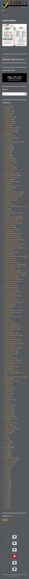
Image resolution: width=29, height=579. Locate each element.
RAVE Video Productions (12, 335)
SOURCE (6, 433)
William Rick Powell (11, 173)
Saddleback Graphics (11, 339)
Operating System (10, 129)
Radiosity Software (10, 333)
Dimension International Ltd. (14, 244)
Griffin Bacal (9, 269)
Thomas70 (10, 225)
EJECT (14, 560)
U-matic (7, 443)
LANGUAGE (7, 148)
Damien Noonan (10, 163)
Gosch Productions (10, 262)
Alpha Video (8, 179)
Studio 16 (8, 424)
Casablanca (8, 113)
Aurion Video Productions (12, 194)
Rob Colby (8, 171)
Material (7, 144)
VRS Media (8, 368)
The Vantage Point (10, 352)
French (7, 152)
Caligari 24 (8, 393)
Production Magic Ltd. (11, 329)
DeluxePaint (8, 399)
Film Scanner (9, 464)
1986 (6, 472)
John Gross (8, 165)
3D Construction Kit (11, 381)
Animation (8, 111)
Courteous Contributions (12, 223)
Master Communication (12, 296)
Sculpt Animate (9, 422)
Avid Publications (10, 198)
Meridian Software (10, 300)
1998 (6, 497)
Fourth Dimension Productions (14, 256)
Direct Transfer (9, 462)
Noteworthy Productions (12, 316)
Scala (6, 420)
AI (5, 435)
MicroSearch (9, 306)
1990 (6, 480)
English (7, 150)
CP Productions (9, 227)
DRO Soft (8, 250)
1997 (6, 495)
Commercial (8, 136)
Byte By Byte (9, 204)
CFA (6, 214)
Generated (8, 466)
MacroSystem (9, 293)
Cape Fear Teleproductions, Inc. (14, 206)
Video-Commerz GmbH (12, 362)
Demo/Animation (10, 138)
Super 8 (7, 441)
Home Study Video (10, 277)
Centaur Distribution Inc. (12, 212)
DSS (6, 401)
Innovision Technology (12, 281)
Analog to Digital (10, 460)
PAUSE (14, 566)
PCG (6, 318)
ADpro (7, 385)
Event (7, 140)
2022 (6, 505)
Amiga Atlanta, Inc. (11, 185)
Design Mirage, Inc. (11, 235)
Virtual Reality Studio (11, 428)
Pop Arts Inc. (9, 323)
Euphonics (8, 254)
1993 (6, 487)
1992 (6, 485)
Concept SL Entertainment (13, 219)
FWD (14, 547)
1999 (6, 499)
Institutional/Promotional (13, 142)
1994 (6, 489)
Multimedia (8, 121)
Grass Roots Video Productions (14, 264)
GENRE (6, 133)
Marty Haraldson (10, 169)
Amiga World (9, 187)
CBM (6, 208)
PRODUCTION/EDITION (11, 175)
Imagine (7, 408)
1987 (6, 474)
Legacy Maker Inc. (10, 289)
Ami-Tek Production (11, 181)
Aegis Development (11, 177)
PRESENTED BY (8, 158)
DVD (6, 437)
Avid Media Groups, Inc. (12, 196)
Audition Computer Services (13, 192)
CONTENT (7, 106)
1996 (6, 493)
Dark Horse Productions (12, 233)
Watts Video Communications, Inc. (15, 372)
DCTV (6, 397)
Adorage (7, 383)
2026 (6, 507)
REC (14, 553)
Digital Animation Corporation (14, 239)
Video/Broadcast (10, 131)
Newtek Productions (11, 312)
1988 (6, 476)
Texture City (8, 345)
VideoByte (8, 364)
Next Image (5, 15)
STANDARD (7, 447)
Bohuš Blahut (9, 160)
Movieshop (8, 412)
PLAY (14, 540)
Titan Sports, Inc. (10, 354)
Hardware (8, 119)
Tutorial (7, 146)
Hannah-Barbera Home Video (14, 275)
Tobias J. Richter (10, 358)
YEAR (5, 468)
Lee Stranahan (9, 167)
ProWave (7, 331)
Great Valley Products (11, 266)
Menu (3, 10)
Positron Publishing (11, 325)
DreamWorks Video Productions (14, 248)
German (7, 154)
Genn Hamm (9, 258)
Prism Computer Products (12, 327)
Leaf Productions (10, 287)
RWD (14, 534)
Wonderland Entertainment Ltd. (14, 377)
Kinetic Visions (9, 283)
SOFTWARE (7, 379)
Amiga (7, 183)
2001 (6, 501)
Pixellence (8, 320)
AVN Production (10, 200)
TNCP (6, 356)
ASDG (7, 190)
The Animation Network (12, 347)
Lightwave (8, 410)
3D (6, 109)
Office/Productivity (10, 127)
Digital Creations (10, 241)
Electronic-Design (10, 252)
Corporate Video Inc (11, 221)
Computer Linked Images (12, 217)
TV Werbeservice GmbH (12, 360)
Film (6, 449)
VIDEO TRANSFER (9, 458)
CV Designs (8, 231)
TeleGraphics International (13, 343)
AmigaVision (9, 389)
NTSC (6, 451)
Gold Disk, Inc (9, 260)
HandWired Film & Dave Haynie (14, 273)
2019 (6, 503)
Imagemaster (9, 406)
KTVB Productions (10, 285)
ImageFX (7, 404)
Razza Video (8, 337)
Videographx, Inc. (10, 366)
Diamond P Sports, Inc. (12, 237)
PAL (6, 453)
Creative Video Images (11, 229)
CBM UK (7, 210)
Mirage (7, 308)
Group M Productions (11, 271)
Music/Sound (9, 123)
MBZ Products (9, 298)
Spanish (7, 156)
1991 (6, 483)
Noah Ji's (8, 314)
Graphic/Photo (9, 117)
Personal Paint (9, 416)
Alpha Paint (8, 387)
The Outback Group (11, 350)
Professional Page (10, 418)
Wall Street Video (10, 370)
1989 (6, 478)
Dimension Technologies (12, 246)
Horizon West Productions (13, 279)
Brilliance (8, 391)
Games (7, 115)
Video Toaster (9, 426)
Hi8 (6, 439)
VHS (6, 445)
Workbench (8, 431)
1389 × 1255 (4, 49)
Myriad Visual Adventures (12, 310)
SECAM (7, 455)
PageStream (8, 414)
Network (7, 125)
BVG (6, 202)
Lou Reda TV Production (12, 291)
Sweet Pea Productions (12, 341)
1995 (6, 491)
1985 (6, 470)
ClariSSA (7, 395)
